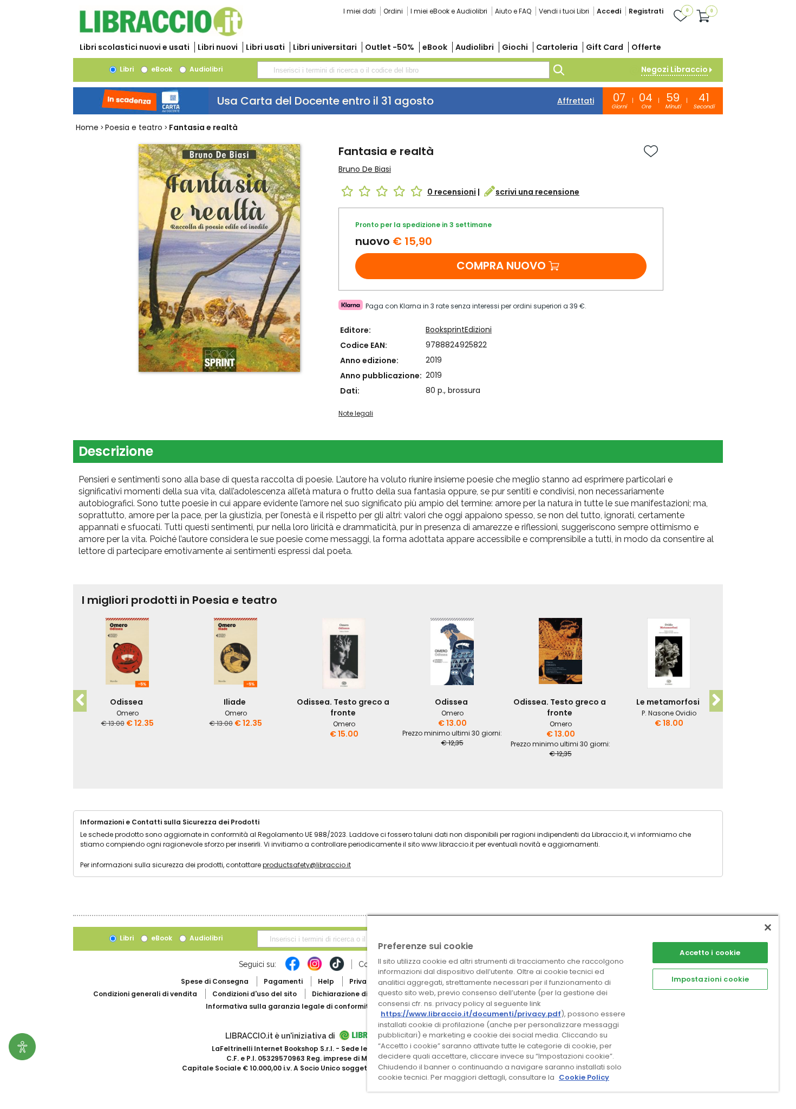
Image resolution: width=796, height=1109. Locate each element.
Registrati (646, 11)
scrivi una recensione (537, 191)
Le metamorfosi (668, 702)
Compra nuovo (501, 265)
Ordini (393, 11)
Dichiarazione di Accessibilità (363, 993)
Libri (126, 69)
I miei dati (359, 11)
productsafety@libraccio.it (307, 864)
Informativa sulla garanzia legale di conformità (290, 1006)
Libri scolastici (135, 47)
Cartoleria (557, 47)
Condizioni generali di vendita (145, 993)
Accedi (609, 11)
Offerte (646, 47)
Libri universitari (325, 47)
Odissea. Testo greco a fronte (343, 707)
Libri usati (265, 47)
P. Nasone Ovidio (669, 713)
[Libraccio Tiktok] (336, 969)
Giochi (515, 47)
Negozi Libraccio (674, 69)
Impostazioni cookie (710, 979)
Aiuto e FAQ (513, 11)
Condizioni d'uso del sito (254, 993)
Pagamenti (283, 981)
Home (87, 127)
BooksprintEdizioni (459, 329)
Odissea (126, 702)
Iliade (235, 702)
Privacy (362, 981)
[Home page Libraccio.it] (161, 33)
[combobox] (403, 70)
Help (326, 981)
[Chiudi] (768, 927)
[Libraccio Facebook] (292, 969)
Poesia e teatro (133, 127)
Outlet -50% (389, 47)
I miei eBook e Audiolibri (448, 11)
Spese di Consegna (215, 981)
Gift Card (604, 47)
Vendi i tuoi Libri (564, 11)
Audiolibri (474, 47)
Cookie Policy (584, 1077)
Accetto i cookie (710, 952)
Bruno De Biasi (364, 169)
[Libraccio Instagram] (314, 969)
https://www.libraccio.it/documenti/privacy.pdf (471, 1014)
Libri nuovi (218, 47)
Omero (127, 713)
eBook (434, 47)
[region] (573, 1003)
